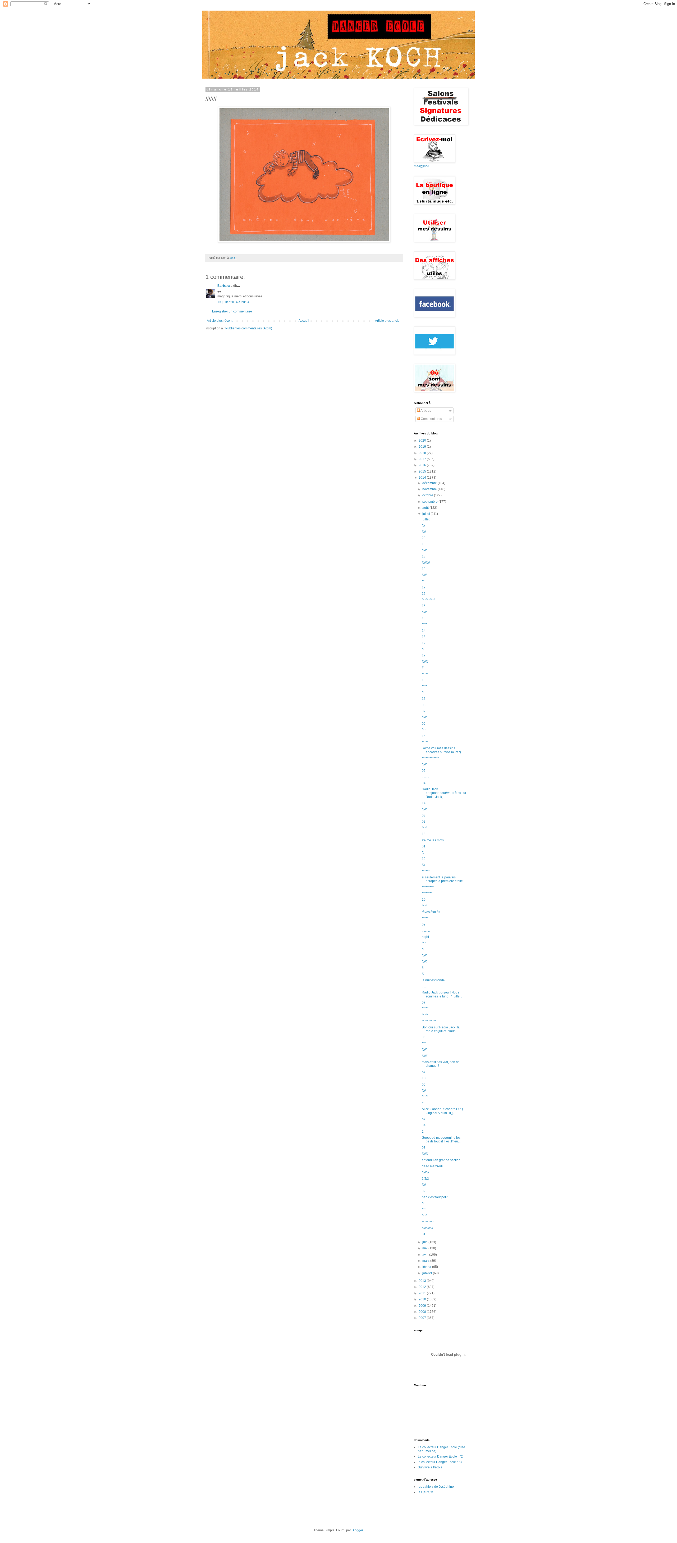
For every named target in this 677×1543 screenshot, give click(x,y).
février (427, 1267)
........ (425, 986)
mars (426, 1261)
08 (424, 705)
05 (424, 771)
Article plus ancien (388, 321)
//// (423, 525)
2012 (423, 1287)
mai (425, 1248)
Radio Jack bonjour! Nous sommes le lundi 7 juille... (442, 994)
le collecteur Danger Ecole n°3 (440, 1462)
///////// (425, 1172)
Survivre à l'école (430, 1467)
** (423, 581)
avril (425, 1254)
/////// (424, 550)
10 (424, 680)
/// (423, 649)
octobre (428, 495)
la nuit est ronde (433, 980)
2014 (423, 477)
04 (424, 783)
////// (424, 575)
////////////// (427, 1228)
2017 (423, 459)
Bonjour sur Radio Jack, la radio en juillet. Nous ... (441, 1029)
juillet (426, 514)
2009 (423, 1306)
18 (424, 556)
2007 (423, 1318)
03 (424, 815)
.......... (426, 930)
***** (425, 674)
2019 (423, 446)
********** (428, 600)
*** (424, 730)
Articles (425, 410)
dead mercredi (432, 1166)
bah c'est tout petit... (436, 1197)
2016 (423, 465)
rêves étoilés (431, 912)
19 (424, 544)
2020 (423, 440)
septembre (430, 501)
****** (426, 871)
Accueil (304, 321)
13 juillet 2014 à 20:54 (233, 302)
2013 (423, 1281)
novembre (430, 489)
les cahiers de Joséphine (436, 1486)
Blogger (357, 1530)
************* (430, 758)
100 (424, 1078)
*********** (429, 1021)
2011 (423, 1293)
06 (424, 723)
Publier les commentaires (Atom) (248, 328)
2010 (423, 1299)
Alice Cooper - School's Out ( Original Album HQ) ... (442, 1111)
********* (428, 887)
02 (424, 821)
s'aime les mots (433, 840)
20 (424, 538)
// (422, 668)
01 (424, 846)
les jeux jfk (425, 1492)
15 (424, 606)
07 (424, 711)
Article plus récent (219, 321)
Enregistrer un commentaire (232, 311)
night (425, 937)
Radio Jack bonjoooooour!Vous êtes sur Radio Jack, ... (444, 793)
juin (425, 1242)
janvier (427, 1273)
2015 (423, 471)
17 (424, 587)
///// (424, 532)
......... (425, 777)
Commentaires (431, 419)
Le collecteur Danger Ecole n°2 (440, 1456)
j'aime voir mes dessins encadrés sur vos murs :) (441, 750)
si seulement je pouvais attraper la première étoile (442, 879)
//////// (425, 662)
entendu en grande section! (441, 1160)
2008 (423, 1312)
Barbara (223, 286)
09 (424, 924)
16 (424, 594)
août (425, 508)
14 (424, 631)
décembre (430, 483)
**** (424, 624)
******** (427, 893)
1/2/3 (425, 1179)
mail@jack (421, 166)
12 (424, 643)
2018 (423, 453)
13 (424, 637)
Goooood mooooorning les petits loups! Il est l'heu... (441, 1139)
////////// (426, 563)
